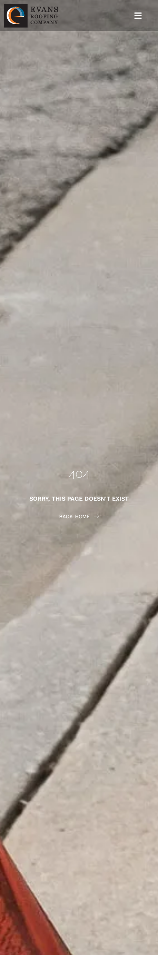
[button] (138, 15)
